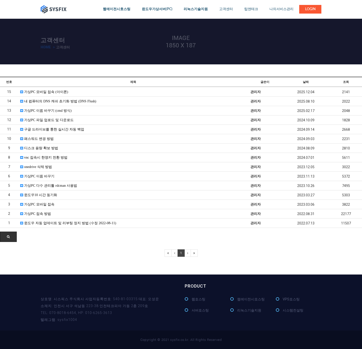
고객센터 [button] (226, 9)
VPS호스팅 (291, 299)
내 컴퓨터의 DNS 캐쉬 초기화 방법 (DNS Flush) (59, 101)
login (310, 9)
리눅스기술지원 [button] (196, 9)
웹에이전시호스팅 (251, 299)
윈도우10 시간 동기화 (40, 195)
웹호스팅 (198, 299)
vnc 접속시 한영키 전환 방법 (45, 157)
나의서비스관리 (281, 9)
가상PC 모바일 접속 (38, 204)
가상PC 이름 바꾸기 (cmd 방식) (47, 110)
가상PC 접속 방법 (37, 214)
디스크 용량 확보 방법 (40, 148)
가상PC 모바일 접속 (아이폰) (45, 92)
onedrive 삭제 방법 (37, 167)
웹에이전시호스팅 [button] (117, 9)
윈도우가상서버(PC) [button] (157, 9)
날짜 (306, 82)
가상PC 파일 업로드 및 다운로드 (48, 120)
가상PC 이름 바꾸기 (38, 176)
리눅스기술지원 (249, 310)
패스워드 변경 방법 (38, 139)
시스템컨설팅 (293, 310)
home (46, 47)
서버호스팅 (200, 310)
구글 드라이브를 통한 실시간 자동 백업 (53, 129)
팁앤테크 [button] (251, 9)
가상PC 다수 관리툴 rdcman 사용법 (50, 185)
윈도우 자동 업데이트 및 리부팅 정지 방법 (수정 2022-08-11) (69, 223)
